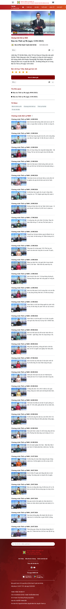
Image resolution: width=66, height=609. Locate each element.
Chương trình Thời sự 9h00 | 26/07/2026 (24, 512)
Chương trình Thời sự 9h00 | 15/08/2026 (24, 245)
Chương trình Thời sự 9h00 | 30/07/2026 (24, 470)
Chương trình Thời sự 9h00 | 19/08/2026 (24, 189)
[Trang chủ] (23, 7)
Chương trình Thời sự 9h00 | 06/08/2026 (24, 372)
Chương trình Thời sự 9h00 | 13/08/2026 (24, 274)
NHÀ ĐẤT (59, 7)
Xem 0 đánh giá (33, 77)
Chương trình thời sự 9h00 (19, 38)
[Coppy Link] (52, 50)
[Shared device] (49, 50)
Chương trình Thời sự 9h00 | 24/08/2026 (24, 119)
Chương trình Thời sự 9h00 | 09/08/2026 (24, 330)
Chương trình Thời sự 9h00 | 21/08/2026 (24, 161)
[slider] (33, 29)
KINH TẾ (52, 7)
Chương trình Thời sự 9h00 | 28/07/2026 (24, 498)
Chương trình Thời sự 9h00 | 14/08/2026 (24, 260)
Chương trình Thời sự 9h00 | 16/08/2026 (24, 231)
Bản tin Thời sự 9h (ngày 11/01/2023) (25, 97)
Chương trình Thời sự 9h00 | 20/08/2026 (24, 175)
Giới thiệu (21, 558)
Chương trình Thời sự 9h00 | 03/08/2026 (24, 414)
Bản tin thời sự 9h (16, 106)
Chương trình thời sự (29, 106)
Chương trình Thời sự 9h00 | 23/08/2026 (24, 133)
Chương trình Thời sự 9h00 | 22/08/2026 (24, 147)
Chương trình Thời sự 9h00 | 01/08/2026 (24, 442)
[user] (53, 2)
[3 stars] (19, 72)
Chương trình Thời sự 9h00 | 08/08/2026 (24, 344)
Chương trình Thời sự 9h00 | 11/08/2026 (24, 302)
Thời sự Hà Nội (42, 106)
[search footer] (13, 544)
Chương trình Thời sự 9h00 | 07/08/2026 (24, 358)
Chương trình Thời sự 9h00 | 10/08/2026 (24, 316)
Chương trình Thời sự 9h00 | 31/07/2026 (24, 456)
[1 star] (12, 72)
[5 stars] (26, 72)
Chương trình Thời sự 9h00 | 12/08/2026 (24, 288)
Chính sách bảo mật (42, 558)
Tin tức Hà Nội (16, 109)
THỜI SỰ (29, 7)
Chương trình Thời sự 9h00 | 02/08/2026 (24, 428)
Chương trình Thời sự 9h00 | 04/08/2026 (24, 400)
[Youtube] (34, 568)
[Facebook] (31, 568)
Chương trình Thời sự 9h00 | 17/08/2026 (24, 217)
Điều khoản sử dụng (30, 558)
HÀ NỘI (37, 7)
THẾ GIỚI (44, 7)
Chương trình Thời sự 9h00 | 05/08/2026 (24, 386)
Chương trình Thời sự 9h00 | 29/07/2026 (24, 484)
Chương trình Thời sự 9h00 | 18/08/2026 (24, 203)
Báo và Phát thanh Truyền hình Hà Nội (25, 45)
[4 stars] (23, 72)
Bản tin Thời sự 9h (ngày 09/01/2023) (25, 92)
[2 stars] (16, 72)
